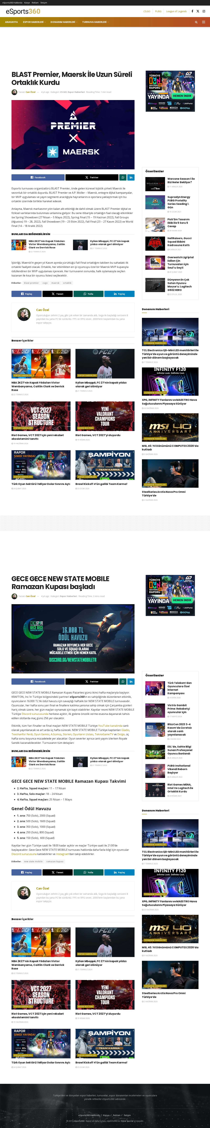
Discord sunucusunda (35, 714)
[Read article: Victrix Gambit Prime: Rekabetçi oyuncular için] (155, 711)
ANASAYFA (11, 22)
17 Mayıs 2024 (175, 716)
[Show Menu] (203, 22)
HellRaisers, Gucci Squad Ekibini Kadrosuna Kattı (179, 242)
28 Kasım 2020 (175, 230)
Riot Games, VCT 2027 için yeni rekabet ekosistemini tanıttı (37, 437)
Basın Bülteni (85, 428)
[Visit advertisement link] (170, 91)
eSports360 (79, 1121)
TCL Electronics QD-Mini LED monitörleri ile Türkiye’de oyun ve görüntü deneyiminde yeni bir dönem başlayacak (170, 354)
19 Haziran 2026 (20, 443)
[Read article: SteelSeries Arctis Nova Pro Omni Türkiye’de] (170, 473)
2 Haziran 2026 (150, 500)
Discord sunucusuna (24, 854)
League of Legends (176, 11)
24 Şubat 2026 (19, 488)
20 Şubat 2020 (175, 272)
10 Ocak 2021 (175, 211)
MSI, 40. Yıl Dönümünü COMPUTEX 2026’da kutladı (170, 447)
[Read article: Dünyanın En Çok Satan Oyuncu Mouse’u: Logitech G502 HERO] (155, 285)
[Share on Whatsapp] (122, 177)
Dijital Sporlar (127, 1121)
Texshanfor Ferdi (22, 734)
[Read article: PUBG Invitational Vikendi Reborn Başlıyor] (155, 771)
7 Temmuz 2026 (150, 362)
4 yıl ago (45, 92)
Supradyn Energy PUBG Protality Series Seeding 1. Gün (179, 202)
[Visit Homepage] (21, 11)
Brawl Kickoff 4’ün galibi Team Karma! (101, 484)
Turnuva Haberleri (94, 22)
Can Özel (30, 92)
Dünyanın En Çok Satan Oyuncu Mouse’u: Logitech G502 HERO (180, 285)
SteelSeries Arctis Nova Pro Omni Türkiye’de (164, 493)
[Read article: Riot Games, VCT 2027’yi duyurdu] (105, 416)
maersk (55, 283)
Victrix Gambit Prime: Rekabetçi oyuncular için (179, 709)
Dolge (121, 734)
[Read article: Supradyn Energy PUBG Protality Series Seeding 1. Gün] (155, 202)
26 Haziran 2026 (150, 408)
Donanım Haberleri (63, 22)
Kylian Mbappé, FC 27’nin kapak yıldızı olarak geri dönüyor (109, 242)
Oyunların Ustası (83, 734)
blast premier (31, 283)
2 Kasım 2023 (175, 739)
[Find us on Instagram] (204, 11)
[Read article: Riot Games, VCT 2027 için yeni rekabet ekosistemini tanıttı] (41, 416)
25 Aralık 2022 (175, 777)
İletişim (44, 2)
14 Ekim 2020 (175, 697)
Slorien (67, 734)
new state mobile (33, 861)
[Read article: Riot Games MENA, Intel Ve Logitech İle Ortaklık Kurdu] (155, 790)
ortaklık (67, 283)
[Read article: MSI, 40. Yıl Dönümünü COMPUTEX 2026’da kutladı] (170, 427)
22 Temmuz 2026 (37, 251)
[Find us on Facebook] (192, 11)
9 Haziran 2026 (150, 454)
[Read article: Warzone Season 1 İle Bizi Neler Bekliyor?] (155, 184)
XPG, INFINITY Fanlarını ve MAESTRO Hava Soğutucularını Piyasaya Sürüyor (169, 401)
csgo (45, 283)
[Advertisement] (105, 48)
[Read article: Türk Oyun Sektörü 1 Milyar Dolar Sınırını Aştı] (41, 465)
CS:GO (147, 11)
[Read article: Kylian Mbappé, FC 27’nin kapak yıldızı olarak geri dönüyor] (80, 245)
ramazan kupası (54, 861)
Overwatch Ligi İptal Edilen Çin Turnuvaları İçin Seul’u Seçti (181, 262)
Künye (27, 2)
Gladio (125, 730)
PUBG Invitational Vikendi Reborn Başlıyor (179, 769)
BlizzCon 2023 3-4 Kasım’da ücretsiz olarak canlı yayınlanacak (180, 729)
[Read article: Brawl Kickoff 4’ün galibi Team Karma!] (105, 465)
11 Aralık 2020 (175, 186)
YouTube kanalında (110, 726)
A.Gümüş (56, 734)
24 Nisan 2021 (175, 796)
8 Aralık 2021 (175, 249)
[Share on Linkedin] (131, 177)
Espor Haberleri (33, 22)
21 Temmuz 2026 (99, 248)
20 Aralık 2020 (175, 758)
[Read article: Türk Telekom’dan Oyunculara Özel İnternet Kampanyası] (155, 688)
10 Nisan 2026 (83, 439)
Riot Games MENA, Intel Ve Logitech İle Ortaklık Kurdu (180, 788)
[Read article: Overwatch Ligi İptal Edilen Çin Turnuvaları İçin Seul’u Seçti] (155, 263)
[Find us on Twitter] (197, 11)
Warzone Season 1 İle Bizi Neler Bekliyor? (181, 180)
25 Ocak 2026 (83, 488)
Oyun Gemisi (41, 734)
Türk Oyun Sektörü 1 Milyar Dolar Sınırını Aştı (40, 484)
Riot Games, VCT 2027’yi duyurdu (97, 435)
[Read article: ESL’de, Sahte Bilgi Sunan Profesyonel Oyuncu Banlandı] (155, 752)
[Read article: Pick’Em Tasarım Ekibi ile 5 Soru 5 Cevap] (155, 225)
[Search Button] (196, 22)
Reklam (35, 2)
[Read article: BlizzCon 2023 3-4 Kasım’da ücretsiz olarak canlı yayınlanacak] (155, 730)
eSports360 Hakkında (12, 2)
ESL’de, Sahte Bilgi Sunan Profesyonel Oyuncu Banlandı (180, 750)
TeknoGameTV (104, 734)
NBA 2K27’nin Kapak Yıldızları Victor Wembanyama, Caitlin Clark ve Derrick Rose (47, 244)
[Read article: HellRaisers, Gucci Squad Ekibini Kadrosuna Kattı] (155, 244)
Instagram (62, 854)
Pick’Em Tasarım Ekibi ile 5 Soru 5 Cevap (178, 223)
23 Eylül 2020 (175, 294)
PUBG (158, 11)
